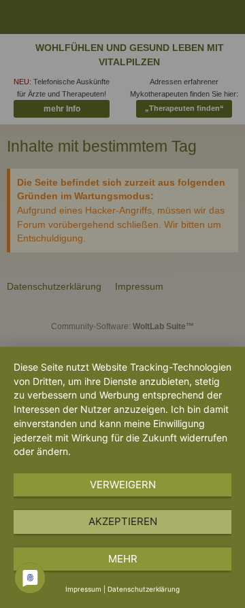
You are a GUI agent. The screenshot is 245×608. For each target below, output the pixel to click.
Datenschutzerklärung (144, 589)
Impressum (83, 589)
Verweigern (123, 484)
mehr (122, 558)
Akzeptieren (122, 521)
